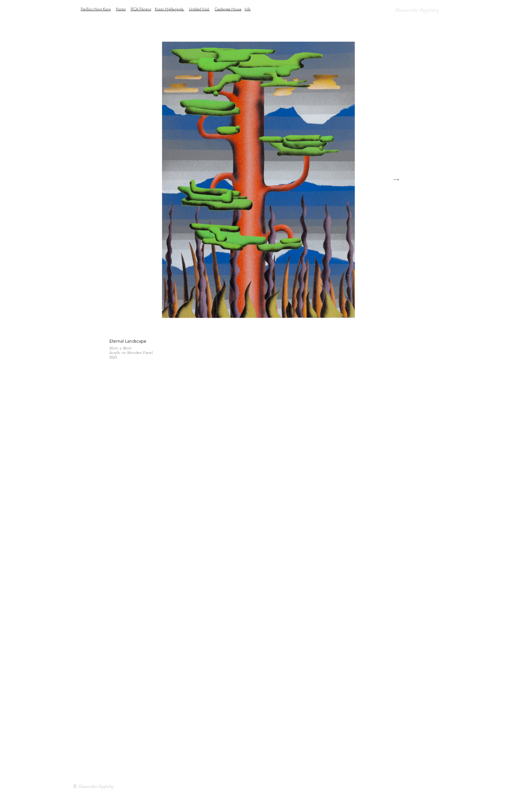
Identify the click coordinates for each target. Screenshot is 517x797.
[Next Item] (396, 180)
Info (247, 9)
